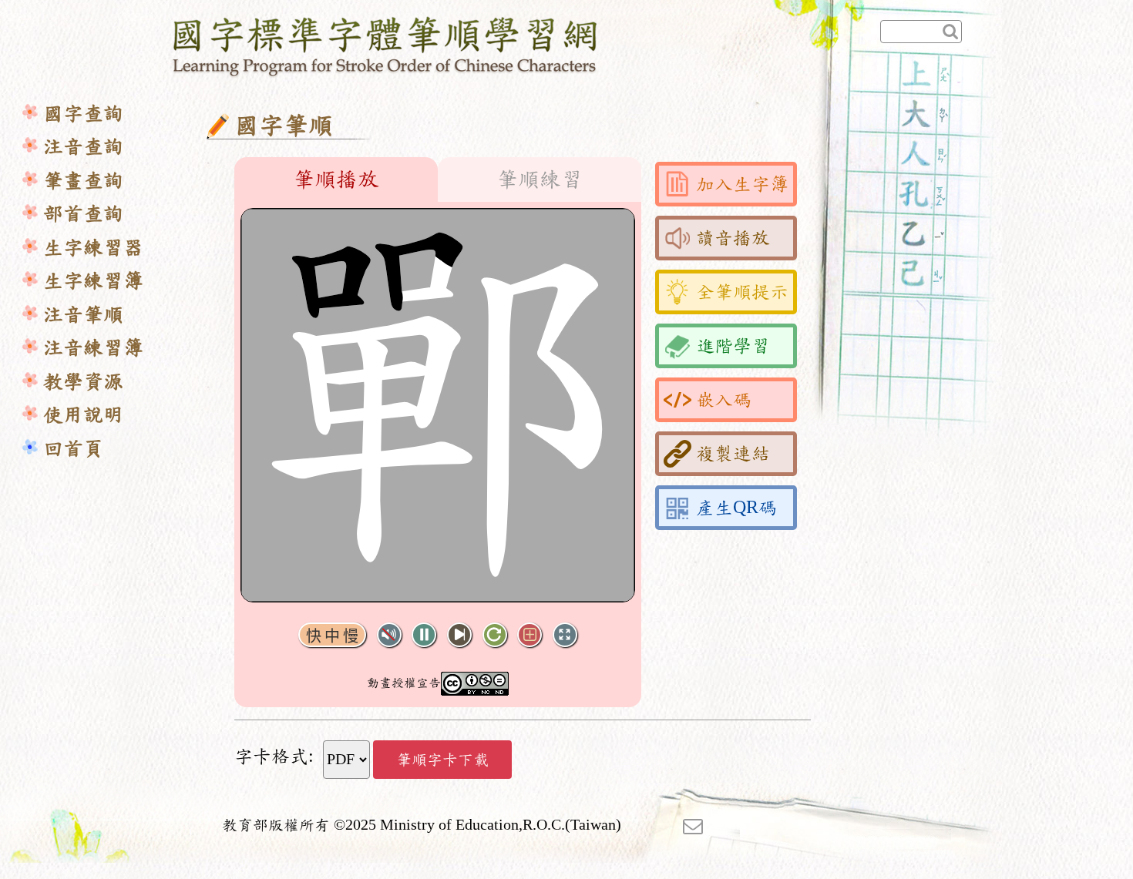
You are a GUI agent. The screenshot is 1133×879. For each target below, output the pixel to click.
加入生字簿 (742, 184)
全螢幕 (565, 635)
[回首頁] (385, 44)
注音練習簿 (93, 347)
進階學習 (733, 346)
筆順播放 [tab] (336, 179)
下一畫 (459, 635)
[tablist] (437, 179)
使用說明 (83, 414)
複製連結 (733, 454)
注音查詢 (83, 146)
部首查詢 (83, 213)
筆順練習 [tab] (539, 179)
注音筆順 (83, 314)
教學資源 (83, 381)
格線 (529, 635)
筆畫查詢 (83, 180)
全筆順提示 (742, 292)
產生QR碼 (736, 507)
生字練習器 (93, 247)
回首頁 (73, 448)
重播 (495, 635)
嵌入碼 (723, 400)
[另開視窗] (693, 825)
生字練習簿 (93, 280)
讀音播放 (733, 238)
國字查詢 (83, 113)
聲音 (389, 635)
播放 (424, 635)
